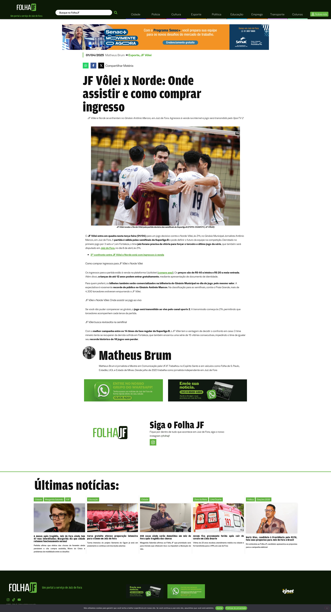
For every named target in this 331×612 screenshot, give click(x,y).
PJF (68, 499)
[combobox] (83, 12)
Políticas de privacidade (236, 608)
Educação (93, 499)
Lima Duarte (215, 499)
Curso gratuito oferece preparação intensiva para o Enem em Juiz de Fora (112, 537)
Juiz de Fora (108, 248)
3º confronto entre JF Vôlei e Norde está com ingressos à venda (127, 254)
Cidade (38, 499)
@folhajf (165, 435)
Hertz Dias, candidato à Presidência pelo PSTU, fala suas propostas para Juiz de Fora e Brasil (271, 538)
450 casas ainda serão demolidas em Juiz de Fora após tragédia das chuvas (165, 537)
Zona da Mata (200, 499)
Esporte (133, 55)
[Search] (115, 12)
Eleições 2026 (263, 499)
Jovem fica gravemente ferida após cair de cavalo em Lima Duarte (218, 537)
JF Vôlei (146, 55)
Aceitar (220, 608)
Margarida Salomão (54, 499)
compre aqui (165, 272)
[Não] (327, 608)
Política (250, 499)
